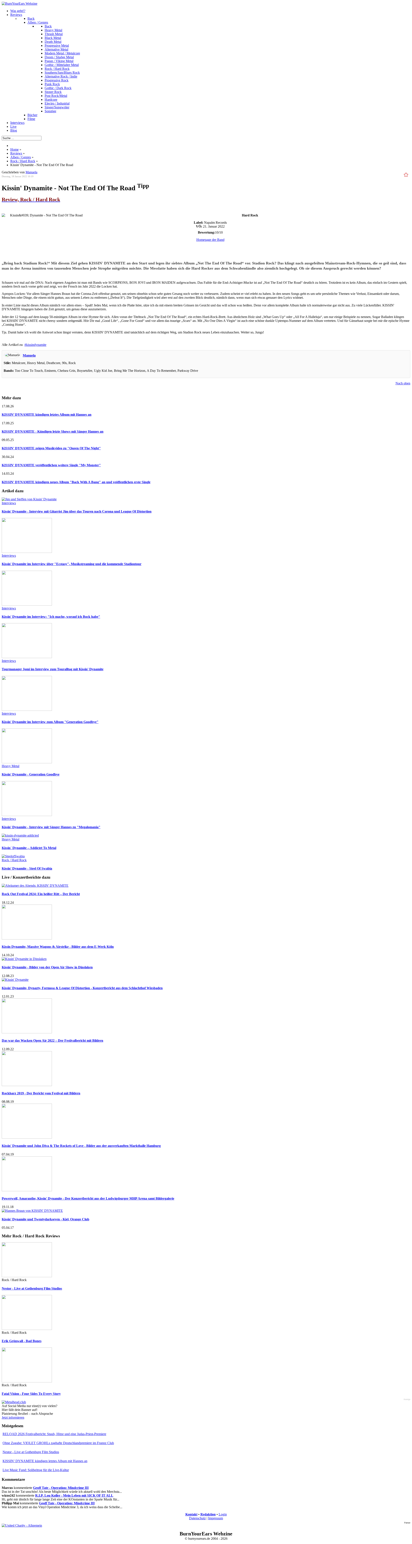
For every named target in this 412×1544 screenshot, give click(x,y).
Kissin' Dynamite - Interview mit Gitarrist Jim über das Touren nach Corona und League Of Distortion (76, 511)
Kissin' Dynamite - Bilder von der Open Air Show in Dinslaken (47, 967)
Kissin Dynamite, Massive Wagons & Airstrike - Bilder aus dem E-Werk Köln (58, 946)
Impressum (215, 1518)
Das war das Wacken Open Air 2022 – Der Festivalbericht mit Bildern (52, 1040)
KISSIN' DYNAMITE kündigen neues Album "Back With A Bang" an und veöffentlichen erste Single (76, 482)
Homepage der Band (210, 240)
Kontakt (191, 1514)
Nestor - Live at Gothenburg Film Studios (32, 1288)
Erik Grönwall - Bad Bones (21, 1341)
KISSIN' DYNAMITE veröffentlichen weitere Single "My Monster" (51, 465)
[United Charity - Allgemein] (22, 1525)
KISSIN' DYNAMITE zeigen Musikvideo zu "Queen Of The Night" (51, 448)
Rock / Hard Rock (14, 860)
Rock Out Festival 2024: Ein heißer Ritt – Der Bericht (41, 894)
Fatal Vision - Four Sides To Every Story (31, 1393)
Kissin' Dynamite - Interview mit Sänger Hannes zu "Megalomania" (51, 827)
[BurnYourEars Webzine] (19, 3)
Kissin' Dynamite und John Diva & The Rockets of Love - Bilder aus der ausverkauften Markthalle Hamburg (81, 1146)
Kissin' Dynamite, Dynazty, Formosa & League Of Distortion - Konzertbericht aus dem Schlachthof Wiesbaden (82, 988)
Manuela (29, 355)
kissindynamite (36, 345)
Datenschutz (197, 1518)
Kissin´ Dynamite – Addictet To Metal (29, 848)
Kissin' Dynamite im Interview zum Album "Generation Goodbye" (50, 722)
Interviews (9, 503)
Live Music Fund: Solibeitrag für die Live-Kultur (36, 1470)
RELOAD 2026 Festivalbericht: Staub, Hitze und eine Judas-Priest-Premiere (54, 1434)
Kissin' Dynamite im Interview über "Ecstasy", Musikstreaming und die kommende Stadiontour (71, 564)
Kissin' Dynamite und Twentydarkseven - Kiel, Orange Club (45, 1219)
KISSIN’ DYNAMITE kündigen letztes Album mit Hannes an (46, 414)
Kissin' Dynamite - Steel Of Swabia (27, 868)
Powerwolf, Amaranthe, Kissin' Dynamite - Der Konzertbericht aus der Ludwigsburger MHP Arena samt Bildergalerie (88, 1198)
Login (223, 1514)
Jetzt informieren (13, 1417)
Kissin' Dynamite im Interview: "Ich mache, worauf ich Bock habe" (51, 616)
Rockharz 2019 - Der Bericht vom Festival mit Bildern (41, 1093)
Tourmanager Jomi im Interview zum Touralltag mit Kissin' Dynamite (52, 669)
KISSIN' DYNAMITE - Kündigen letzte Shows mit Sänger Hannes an (52, 431)
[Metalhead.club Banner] (14, 1402)
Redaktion (208, 1514)
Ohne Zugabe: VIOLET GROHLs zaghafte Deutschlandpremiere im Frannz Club (58, 1443)
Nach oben (402, 383)
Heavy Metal (10, 766)
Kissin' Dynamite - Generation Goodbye (30, 774)
